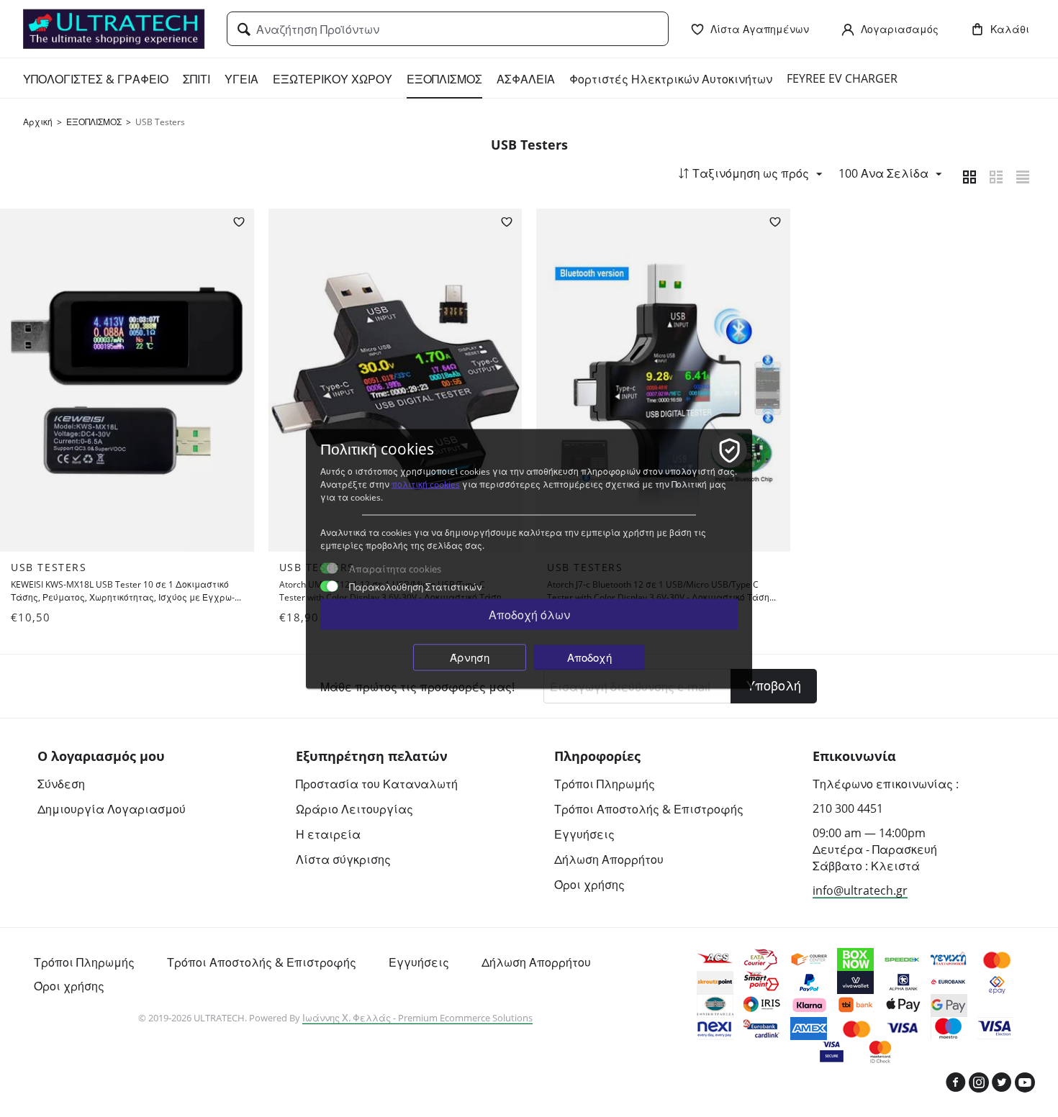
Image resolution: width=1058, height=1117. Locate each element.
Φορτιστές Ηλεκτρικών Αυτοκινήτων (670, 79)
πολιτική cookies (426, 484)
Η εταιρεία (328, 834)
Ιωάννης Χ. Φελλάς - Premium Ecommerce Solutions (417, 1017)
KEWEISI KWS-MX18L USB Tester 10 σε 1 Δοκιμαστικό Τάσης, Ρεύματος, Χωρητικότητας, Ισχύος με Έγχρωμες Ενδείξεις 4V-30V (123, 590)
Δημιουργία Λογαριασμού (111, 809)
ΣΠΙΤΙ (196, 79)
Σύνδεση (61, 784)
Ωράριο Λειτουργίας (354, 809)
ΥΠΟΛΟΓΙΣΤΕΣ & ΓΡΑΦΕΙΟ (95, 79)
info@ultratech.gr (860, 890)
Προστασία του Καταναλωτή (377, 784)
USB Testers (49, 567)
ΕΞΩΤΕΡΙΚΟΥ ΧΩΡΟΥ (332, 79)
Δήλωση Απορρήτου (609, 859)
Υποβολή (773, 685)
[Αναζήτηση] (244, 30)
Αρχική (38, 122)
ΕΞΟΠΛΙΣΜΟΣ (444, 79)
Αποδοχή (589, 656)
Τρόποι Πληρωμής (604, 784)
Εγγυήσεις (584, 834)
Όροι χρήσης (589, 885)
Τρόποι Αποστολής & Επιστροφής (648, 809)
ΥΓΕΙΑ (241, 79)
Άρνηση (469, 656)
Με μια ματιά (189, 529)
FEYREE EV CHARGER (842, 78)
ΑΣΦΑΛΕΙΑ (526, 79)
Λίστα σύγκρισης (343, 859)
